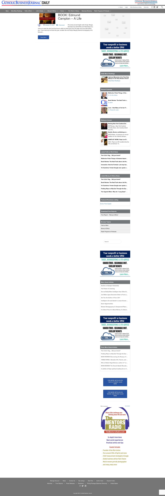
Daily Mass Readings (16, 11)
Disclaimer (81, 483)
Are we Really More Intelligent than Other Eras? (115, 291)
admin (111, 102)
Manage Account (54, 481)
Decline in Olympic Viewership (110, 285)
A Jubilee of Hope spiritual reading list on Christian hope (118, 369)
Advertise (146, 7)
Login (126, 7)
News (7, 11)
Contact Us (72, 481)
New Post (90, 481)
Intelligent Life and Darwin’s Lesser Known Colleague (117, 300)
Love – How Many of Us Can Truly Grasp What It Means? (124, 108)
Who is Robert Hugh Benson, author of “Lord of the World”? (119, 363)
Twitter (157, 7)
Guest (121, 7)
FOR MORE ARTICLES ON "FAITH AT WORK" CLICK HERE (115, 382)
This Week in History (73, 11)
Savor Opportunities (107, 304)
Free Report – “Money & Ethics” (109, 215)
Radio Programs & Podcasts (101, 11)
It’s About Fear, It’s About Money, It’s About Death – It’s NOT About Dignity (123, 310)
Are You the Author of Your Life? (110, 297)
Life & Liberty (39, 11)
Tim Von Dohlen (113, 95)
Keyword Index (111, 481)
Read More (43, 37)
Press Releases (70, 483)
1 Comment (61, 25)
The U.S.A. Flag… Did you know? (110, 155)
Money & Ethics (52, 11)
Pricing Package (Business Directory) (97, 483)
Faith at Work (28, 11)
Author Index (99, 481)
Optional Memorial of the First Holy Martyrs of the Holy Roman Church (118, 77)
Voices (62, 11)
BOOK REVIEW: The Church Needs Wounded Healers (116, 366)
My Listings (81, 481)
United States (114, 483)
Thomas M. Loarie (114, 110)
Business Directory (87, 11)
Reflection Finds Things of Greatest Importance (122, 93)
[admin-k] (104, 103)
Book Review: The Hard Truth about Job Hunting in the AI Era (126, 100)
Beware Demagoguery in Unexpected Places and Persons (118, 307)
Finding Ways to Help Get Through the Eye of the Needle (117, 188)
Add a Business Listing (135, 7)
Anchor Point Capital (105, 204)
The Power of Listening (108, 288)
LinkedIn (154, 7)
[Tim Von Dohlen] (104, 95)
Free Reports (59, 483)
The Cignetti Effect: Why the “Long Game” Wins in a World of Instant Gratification (125, 192)
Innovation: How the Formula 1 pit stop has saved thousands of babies (122, 164)
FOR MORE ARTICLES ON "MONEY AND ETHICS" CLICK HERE (115, 393)
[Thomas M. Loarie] (104, 110)
